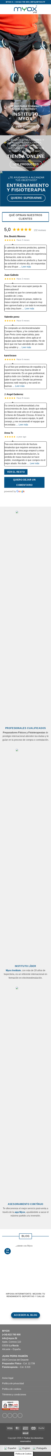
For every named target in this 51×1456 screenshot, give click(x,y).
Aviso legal (7, 1378)
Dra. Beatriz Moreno (15, 236)
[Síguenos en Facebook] (4, 1415)
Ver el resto (16, 472)
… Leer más (25, 266)
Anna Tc (8, 433)
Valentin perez (11, 317)
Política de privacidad (13, 1383)
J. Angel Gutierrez (13, 394)
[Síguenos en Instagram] (10, 1415)
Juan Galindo (11, 275)
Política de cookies (11, 1389)
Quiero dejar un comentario (24, 482)
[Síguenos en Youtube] (20, 1415)
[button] (4, 9)
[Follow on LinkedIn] (15, 1415)
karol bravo (10, 355)
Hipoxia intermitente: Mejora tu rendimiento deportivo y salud (25, 1295)
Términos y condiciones (14, 1394)
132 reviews (40, 230)
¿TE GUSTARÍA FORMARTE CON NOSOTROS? (25, 107)
